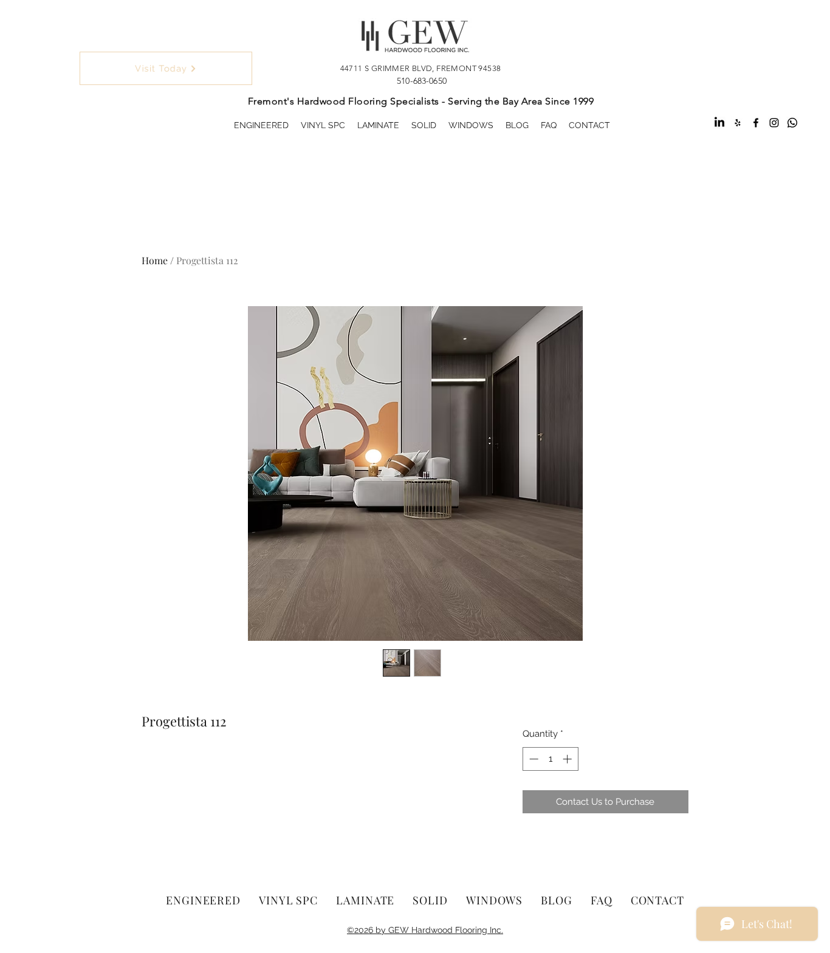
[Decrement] (532, 759)
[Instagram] (774, 123)
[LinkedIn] (719, 123)
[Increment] (568, 759)
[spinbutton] (550, 759)
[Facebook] (756, 123)
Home (155, 260)
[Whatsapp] (792, 123)
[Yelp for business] (738, 123)
